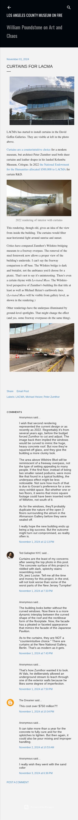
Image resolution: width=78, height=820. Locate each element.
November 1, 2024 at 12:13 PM (36, 541)
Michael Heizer (34, 396)
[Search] (68, 6)
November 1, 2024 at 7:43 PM (36, 653)
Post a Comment (18, 782)
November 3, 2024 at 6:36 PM (36, 773)
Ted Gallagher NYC (30, 553)
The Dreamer (26, 700)
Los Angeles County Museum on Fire (34, 15)
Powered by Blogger (42, 807)
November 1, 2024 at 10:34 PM (36, 711)
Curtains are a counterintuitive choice (29, 149)
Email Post (23, 391)
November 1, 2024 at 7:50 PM (36, 689)
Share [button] (10, 391)
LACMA (20, 396)
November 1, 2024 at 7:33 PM (36, 591)
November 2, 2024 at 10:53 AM (36, 747)
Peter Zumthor (52, 396)
